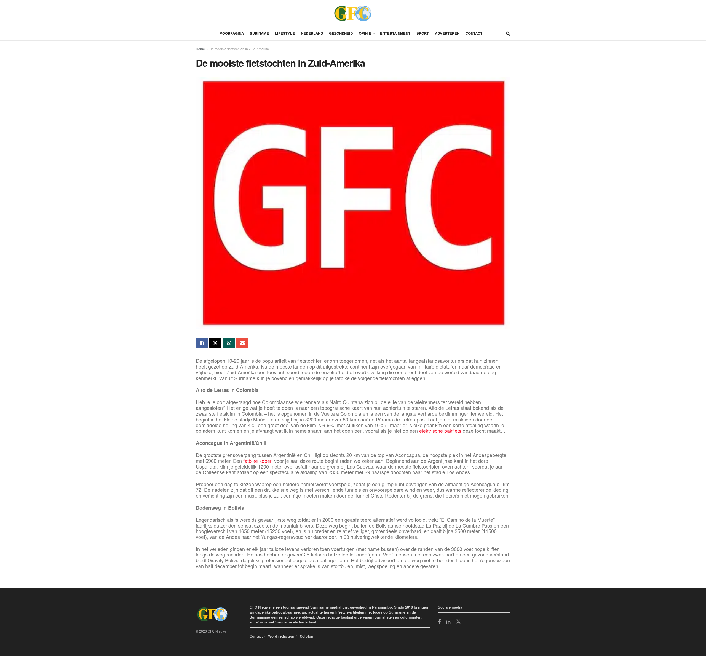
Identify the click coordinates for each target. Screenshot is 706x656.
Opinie (365, 33)
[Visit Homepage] (353, 13)
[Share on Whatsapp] (229, 343)
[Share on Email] (242, 343)
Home (200, 48)
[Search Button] (508, 33)
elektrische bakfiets (440, 430)
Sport (422, 33)
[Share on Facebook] (202, 343)
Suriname (259, 33)
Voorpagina (232, 33)
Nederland (312, 33)
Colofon (306, 636)
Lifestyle (285, 33)
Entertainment (395, 33)
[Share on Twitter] (215, 343)
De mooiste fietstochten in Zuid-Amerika (239, 48)
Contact (474, 33)
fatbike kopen (258, 460)
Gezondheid (341, 33)
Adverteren (447, 33)
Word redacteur (281, 636)
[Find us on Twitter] (458, 622)
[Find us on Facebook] (439, 622)
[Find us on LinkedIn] (448, 622)
